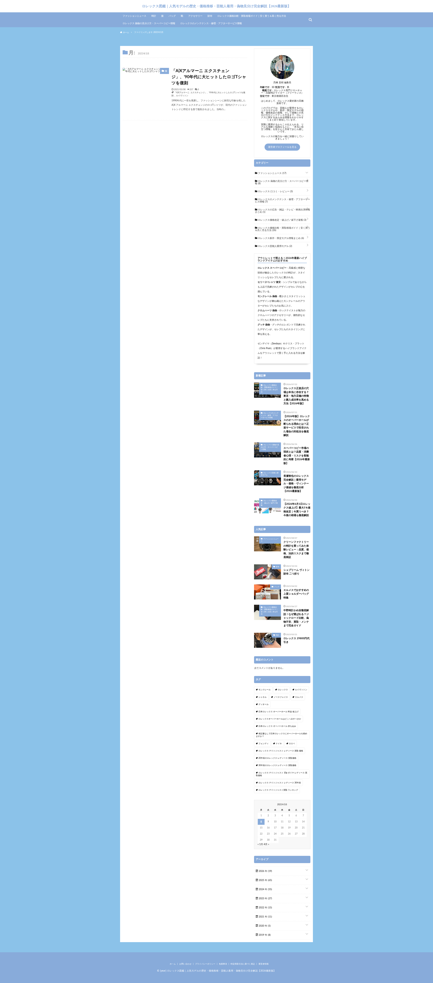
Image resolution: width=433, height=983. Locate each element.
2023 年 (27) (265, 898)
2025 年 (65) (265, 880)
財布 (210, 16)
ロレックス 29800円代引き (296, 640)
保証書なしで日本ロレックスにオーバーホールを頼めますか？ (281, 735)
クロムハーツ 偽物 (267, 310)
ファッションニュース (134, 16)
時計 (153, 16)
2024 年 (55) (265, 889)
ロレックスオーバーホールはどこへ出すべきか (279, 719)
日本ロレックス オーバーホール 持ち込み (277, 726)
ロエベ (292, 744)
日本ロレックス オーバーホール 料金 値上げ (278, 712)
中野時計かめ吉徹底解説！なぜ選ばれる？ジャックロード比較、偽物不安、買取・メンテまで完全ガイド (296, 618)
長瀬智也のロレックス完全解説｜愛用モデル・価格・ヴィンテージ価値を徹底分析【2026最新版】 (296, 483)
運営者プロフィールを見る (282, 147)
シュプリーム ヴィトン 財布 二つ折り (296, 572)
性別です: (280, 87)
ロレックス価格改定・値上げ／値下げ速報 (281, 220)
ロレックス (283, 690)
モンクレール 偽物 (267, 296)
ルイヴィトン (182, 95)
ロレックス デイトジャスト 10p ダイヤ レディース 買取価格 (281, 774)
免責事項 (223, 964)
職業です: (267, 90)
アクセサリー (195, 16)
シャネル (262, 697)
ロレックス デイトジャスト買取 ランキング (278, 790)
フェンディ (263, 744)
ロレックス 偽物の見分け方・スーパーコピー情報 (149, 23)
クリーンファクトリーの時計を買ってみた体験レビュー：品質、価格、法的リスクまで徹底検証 (296, 549)
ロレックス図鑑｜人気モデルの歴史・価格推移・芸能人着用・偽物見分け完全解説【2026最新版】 (216, 6)
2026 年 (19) (265, 871)
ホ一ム (173, 964)
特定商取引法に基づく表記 (243, 964)
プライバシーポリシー (205, 964)
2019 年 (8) (264, 935)
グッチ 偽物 (264, 325)
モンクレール (264, 690)
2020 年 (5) (264, 926)
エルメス (299, 697)
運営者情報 (263, 964)
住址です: (265, 96)
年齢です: (265, 87)
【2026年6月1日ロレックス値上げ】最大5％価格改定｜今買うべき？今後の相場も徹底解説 (296, 510)
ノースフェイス (281, 697)
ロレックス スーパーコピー (272, 268)
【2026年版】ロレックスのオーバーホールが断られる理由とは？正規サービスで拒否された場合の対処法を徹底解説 (296, 426)
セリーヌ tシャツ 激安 (269, 282)
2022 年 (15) (265, 908)
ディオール (263, 704)
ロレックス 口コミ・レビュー (275, 191)
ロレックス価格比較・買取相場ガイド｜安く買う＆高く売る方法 (251, 16)
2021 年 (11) (265, 917)
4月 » (266, 844)
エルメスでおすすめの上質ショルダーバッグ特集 (296, 594)
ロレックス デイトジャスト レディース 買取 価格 (280, 751)
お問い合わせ (185, 964)
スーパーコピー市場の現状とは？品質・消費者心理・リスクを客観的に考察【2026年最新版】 (296, 456)
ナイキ (279, 744)
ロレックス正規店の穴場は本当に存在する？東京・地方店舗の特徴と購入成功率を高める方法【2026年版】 (296, 396)
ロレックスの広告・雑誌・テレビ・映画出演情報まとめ (282, 211)
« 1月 (260, 844)
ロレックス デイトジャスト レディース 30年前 (279, 783)
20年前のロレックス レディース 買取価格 (277, 758)
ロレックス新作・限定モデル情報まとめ (280, 238)
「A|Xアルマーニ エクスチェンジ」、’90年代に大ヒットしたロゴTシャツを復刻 (209, 77)
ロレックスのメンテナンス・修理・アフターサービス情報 (211, 23)
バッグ (172, 16)
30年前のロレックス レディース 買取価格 (277, 765)
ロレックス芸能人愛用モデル (274, 246)
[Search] (310, 19)
